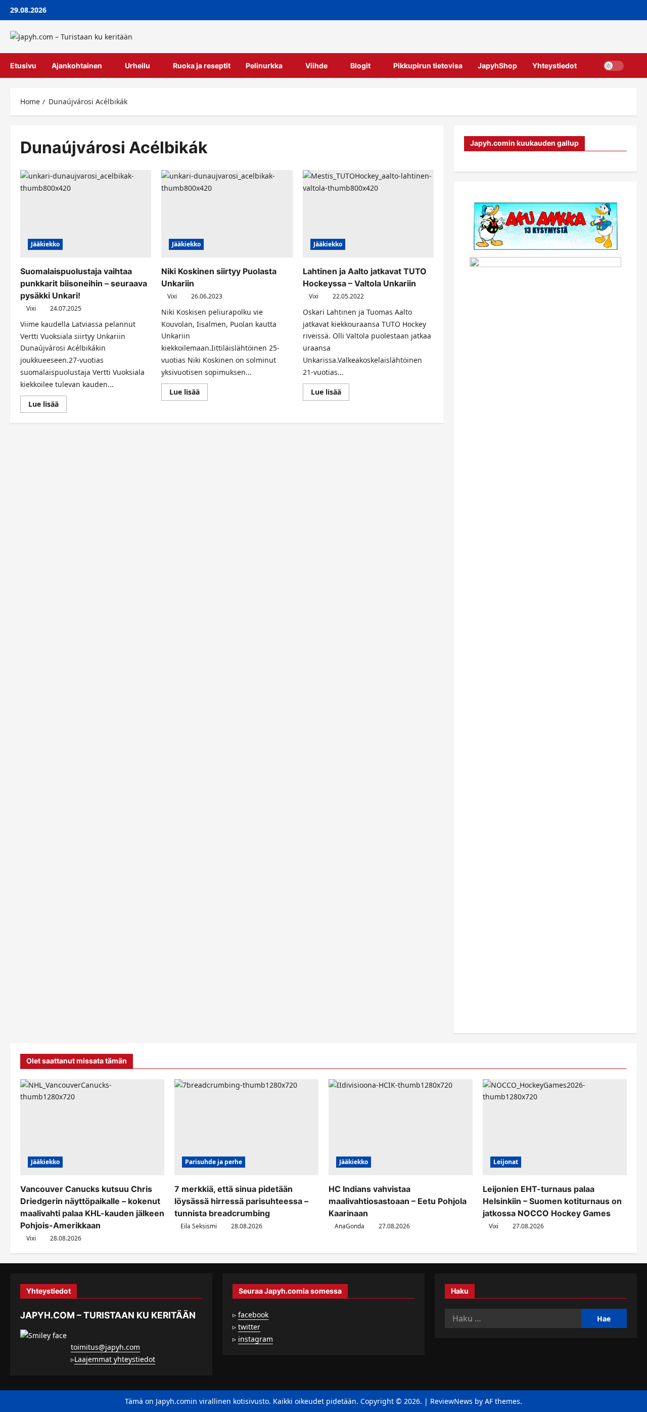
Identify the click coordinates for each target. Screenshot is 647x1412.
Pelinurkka (264, 65)
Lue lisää (47, 406)
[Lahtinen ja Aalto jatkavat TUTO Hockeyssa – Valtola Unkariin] (368, 214)
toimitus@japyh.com (105, 1347)
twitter (249, 1327)
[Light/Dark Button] (614, 66)
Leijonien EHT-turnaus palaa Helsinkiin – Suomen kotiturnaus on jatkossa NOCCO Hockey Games (552, 1201)
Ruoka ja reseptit (201, 65)
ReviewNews (451, 1401)
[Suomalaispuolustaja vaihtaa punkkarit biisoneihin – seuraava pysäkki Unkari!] (85, 214)
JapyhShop (497, 65)
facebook (253, 1314)
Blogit (360, 65)
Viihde (316, 65)
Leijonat (505, 1162)
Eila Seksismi (198, 1226)
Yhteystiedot (554, 65)
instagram (255, 1339)
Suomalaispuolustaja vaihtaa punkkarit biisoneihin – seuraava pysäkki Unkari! (83, 283)
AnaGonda (349, 1226)
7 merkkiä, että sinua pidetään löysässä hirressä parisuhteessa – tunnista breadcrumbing (241, 1201)
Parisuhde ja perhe (213, 1162)
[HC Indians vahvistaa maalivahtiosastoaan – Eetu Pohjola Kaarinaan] (401, 1127)
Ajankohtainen (77, 65)
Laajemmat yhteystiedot (114, 1359)
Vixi (31, 308)
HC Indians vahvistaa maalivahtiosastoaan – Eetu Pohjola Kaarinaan (398, 1201)
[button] (634, 65)
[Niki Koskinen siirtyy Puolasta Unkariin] (226, 214)
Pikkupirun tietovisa (428, 65)
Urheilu (137, 65)
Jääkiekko (45, 244)
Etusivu (23, 65)
